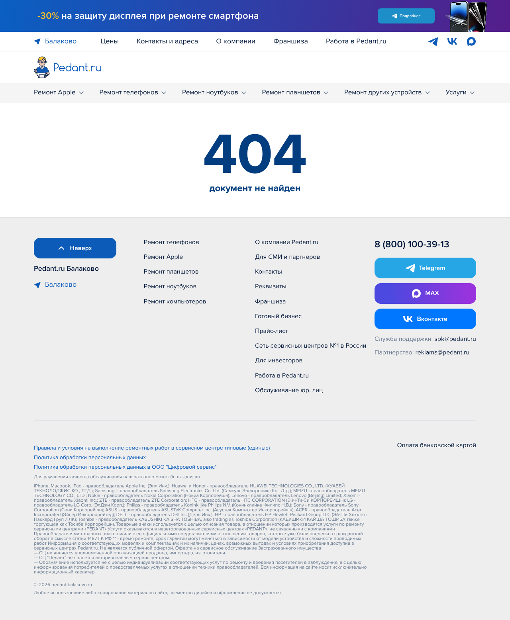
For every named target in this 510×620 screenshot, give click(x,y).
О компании (235, 41)
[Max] (471, 41)
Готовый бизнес (278, 316)
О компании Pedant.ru (286, 242)
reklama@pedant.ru (443, 352)
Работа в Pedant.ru (356, 41)
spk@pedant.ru (455, 339)
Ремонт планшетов (291, 92)
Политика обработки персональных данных (90, 458)
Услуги (456, 92)
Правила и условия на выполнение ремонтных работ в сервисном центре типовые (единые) (152, 448)
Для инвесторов (279, 360)
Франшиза (290, 41)
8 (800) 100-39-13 (412, 244)
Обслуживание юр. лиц (289, 390)
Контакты (268, 272)
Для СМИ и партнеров (287, 257)
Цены (109, 41)
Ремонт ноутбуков (210, 92)
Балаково (60, 41)
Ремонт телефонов (128, 92)
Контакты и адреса (167, 41)
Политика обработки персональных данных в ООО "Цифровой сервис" (125, 467)
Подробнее (410, 16)
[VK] (452, 41)
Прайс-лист (271, 331)
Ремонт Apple (55, 92)
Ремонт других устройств (383, 92)
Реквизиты (270, 286)
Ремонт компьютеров (175, 301)
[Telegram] (433, 41)
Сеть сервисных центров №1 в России (310, 346)
